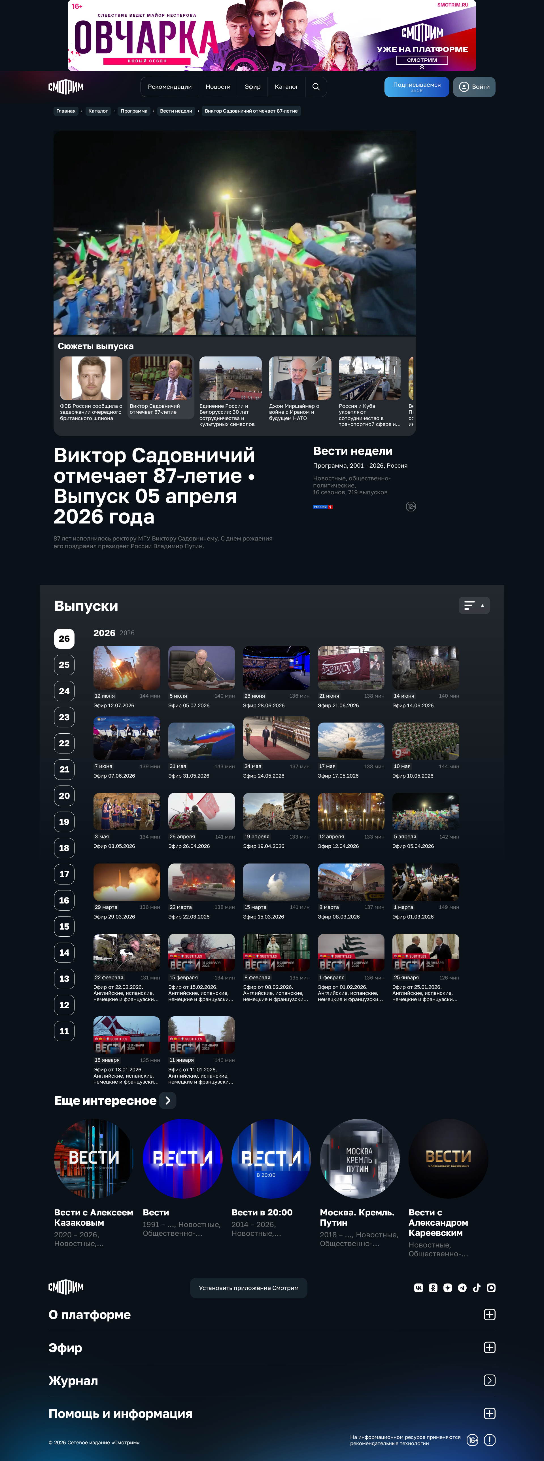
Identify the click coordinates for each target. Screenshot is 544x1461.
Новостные (329, 478)
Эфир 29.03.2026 (114, 916)
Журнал (73, 1380)
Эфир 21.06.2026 (338, 705)
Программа (134, 111)
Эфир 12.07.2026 (114, 705)
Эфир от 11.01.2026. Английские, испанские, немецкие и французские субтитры (199, 1078)
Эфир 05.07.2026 (189, 705)
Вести (156, 1212)
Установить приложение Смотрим (249, 1287)
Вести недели (176, 111)
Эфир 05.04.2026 (413, 846)
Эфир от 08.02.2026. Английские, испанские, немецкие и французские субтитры (274, 996)
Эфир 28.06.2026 (264, 705)
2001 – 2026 (367, 465)
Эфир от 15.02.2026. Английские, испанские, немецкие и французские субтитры (199, 996)
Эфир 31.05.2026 (188, 775)
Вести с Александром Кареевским (438, 1222)
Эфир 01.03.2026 (413, 916)
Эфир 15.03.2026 (263, 916)
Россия (397, 465)
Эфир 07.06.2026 (114, 775)
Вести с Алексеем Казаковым (93, 1217)
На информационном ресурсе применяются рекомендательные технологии (405, 1440)
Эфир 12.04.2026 (338, 846)
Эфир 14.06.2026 (413, 705)
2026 (127, 633)
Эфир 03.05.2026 (114, 846)
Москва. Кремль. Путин (357, 1217)
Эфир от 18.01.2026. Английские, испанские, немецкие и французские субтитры (125, 1078)
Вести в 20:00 (262, 1212)
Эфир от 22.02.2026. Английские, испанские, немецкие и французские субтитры (125, 996)
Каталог (98, 111)
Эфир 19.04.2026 (263, 846)
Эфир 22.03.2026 (189, 916)
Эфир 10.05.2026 (413, 775)
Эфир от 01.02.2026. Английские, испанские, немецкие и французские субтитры (349, 996)
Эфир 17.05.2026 (338, 775)
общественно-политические (352, 482)
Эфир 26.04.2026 (189, 846)
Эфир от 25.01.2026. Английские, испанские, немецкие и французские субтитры (424, 996)
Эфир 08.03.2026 (339, 916)
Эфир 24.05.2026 (263, 775)
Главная (66, 111)
